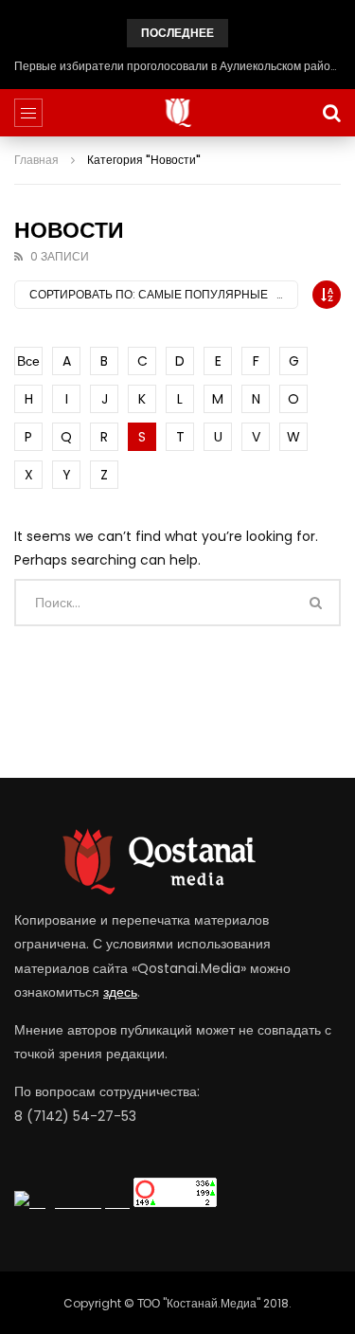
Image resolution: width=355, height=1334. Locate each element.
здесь (120, 991)
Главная (36, 160)
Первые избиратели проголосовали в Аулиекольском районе (177, 66)
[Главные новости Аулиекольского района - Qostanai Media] (177, 113)
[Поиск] (331, 112)
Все (28, 361)
